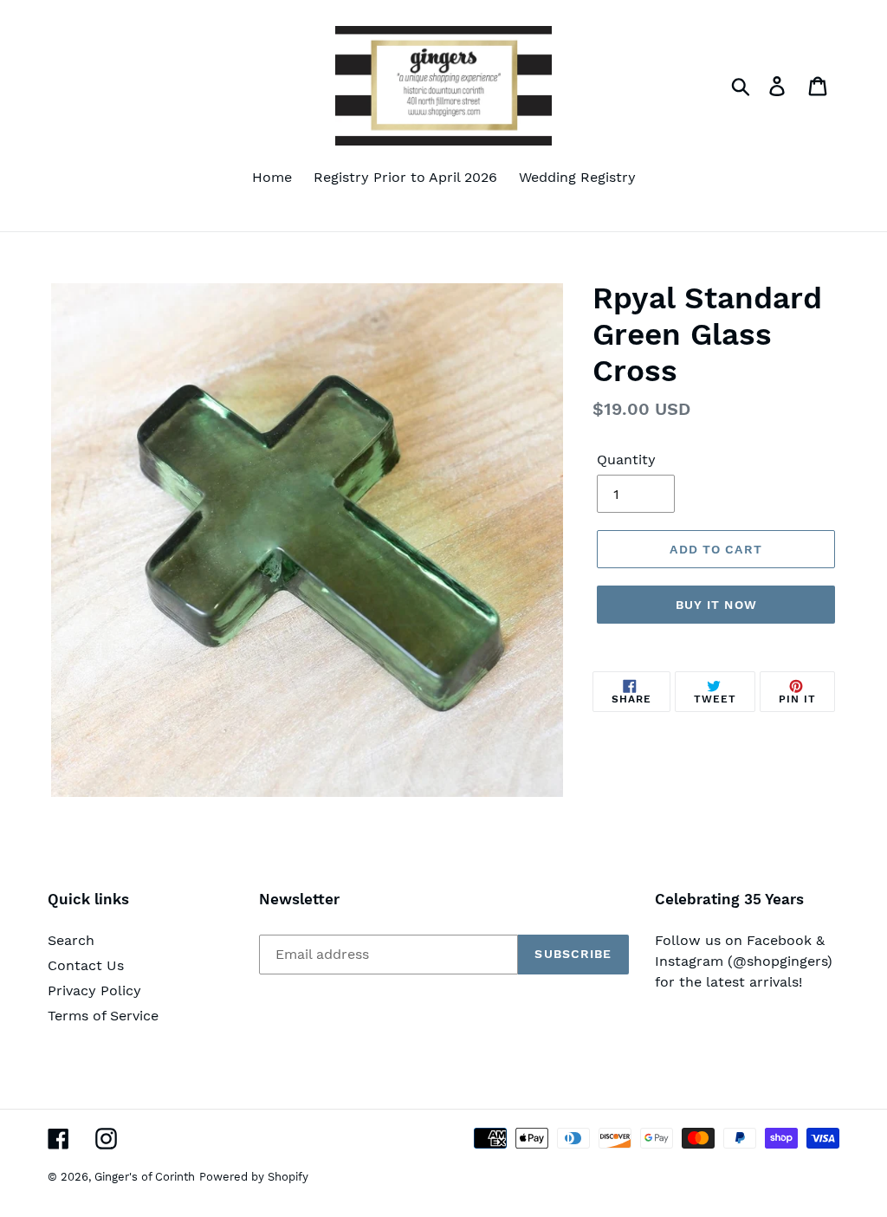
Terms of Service (103, 1015)
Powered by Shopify (253, 1176)
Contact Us (86, 965)
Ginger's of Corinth (144, 1176)
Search (71, 940)
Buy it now (716, 605)
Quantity (626, 459)
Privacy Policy (94, 990)
